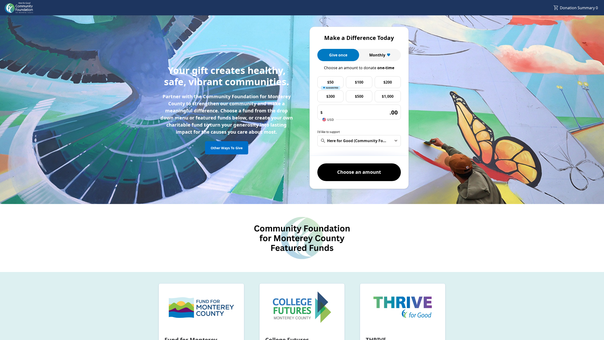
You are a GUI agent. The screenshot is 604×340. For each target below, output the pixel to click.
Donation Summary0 (579, 7)
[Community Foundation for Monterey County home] (19, 7)
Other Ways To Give (227, 148)
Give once (338, 55)
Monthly (377, 55)
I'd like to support (328, 132)
